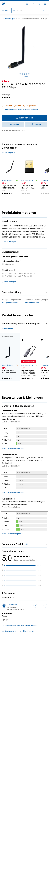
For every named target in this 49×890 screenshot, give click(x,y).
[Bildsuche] (44, 10)
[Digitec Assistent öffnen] (39, 4)
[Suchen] (14, 10)
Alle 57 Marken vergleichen (12, 448)
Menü (7, 10)
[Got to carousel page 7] (30, 74)
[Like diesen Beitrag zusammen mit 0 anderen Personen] (35, 606)
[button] (24, 105)
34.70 (5, 80)
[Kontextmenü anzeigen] (30, 606)
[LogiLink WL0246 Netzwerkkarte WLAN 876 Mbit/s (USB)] (10, 176)
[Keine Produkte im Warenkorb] (45, 4)
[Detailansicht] (24, 436)
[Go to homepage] (3, 4)
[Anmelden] (33, 4)
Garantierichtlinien (32, 302)
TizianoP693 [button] (12, 604)
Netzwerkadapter (9, 18)
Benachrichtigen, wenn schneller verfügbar (21, 109)
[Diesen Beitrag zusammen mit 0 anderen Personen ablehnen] (45, 606)
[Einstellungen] (27, 4)
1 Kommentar (28, 631)
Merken (38, 124)
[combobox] (8, 597)
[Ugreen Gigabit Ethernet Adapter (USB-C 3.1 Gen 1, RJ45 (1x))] (29, 357)
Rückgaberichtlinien (10, 302)
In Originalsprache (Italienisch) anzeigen (20, 625)
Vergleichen (14, 124)
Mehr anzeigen (10, 241)
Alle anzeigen (7, 152)
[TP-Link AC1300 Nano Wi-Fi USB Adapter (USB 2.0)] (29, 176)
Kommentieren (10, 631)
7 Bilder (24, 77)
